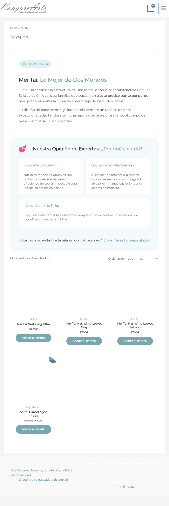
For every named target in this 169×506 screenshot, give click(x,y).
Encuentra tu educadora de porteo (43, 479)
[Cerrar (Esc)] (60, 499)
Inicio (14, 27)
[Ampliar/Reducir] (8, 499)
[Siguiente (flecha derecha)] (25, 504)
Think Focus (125, 486)
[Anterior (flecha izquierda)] (8, 504)
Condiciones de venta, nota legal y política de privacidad (41, 472)
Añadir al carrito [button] (33, 337)
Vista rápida (33, 312)
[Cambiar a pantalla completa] (25, 499)
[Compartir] (43, 499)
